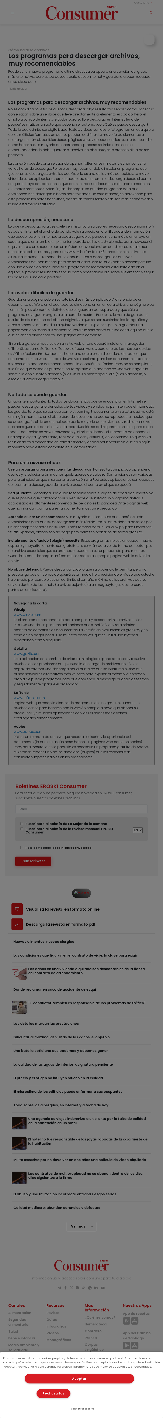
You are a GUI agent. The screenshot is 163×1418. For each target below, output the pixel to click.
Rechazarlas (53, 1393)
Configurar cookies (82, 1408)
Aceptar (79, 1378)
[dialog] (81, 1385)
